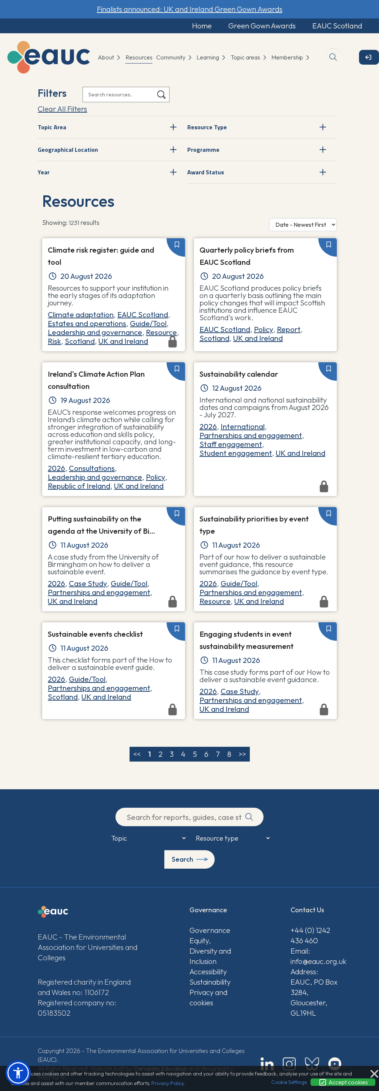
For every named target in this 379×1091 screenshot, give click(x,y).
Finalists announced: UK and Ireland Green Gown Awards (189, 9)
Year (44, 172)
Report (289, 329)
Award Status (205, 172)
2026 (56, 468)
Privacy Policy (167, 1083)
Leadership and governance (95, 332)
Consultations (92, 468)
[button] (18, 1073)
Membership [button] (287, 57)
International (243, 426)
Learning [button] (208, 57)
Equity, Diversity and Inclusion (210, 951)
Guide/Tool (148, 323)
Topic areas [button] (246, 57)
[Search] (161, 94)
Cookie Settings (289, 1082)
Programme (203, 149)
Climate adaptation (81, 314)
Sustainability (210, 981)
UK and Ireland (258, 338)
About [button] (106, 57)
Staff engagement (230, 444)
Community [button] (171, 57)
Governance (210, 930)
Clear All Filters (62, 108)
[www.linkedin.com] (267, 1063)
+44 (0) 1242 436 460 (310, 935)
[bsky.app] (312, 1063)
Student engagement (235, 453)
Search (182, 859)
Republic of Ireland (79, 485)
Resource (161, 332)
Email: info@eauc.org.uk (316, 956)
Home (202, 25)
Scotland (214, 338)
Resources (138, 57)
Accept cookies (347, 1082)
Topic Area (52, 127)
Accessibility (208, 971)
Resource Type (207, 127)
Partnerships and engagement (250, 435)
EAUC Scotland (337, 25)
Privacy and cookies (208, 997)
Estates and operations (87, 323)
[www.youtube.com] (334, 1063)
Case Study (88, 583)
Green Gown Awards (262, 25)
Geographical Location (68, 149)
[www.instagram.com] (289, 1063)
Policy (263, 329)
